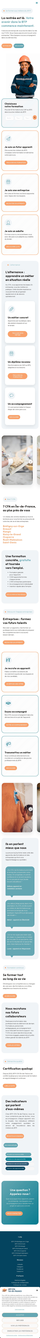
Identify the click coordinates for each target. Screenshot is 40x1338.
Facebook (20, 1269)
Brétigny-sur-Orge (13, 526)
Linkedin (20, 1264)
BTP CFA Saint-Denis (20, 1255)
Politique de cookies (11, 1335)
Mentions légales (20, 1280)
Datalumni (20, 1271)
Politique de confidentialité (25, 1335)
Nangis (7, 531)
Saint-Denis (10, 542)
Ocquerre (8, 537)
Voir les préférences (20, 1326)
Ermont (7, 529)
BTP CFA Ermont (20, 1244)
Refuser (20, 1320)
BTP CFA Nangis (20, 1246)
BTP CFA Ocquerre (20, 1251)
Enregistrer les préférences (20, 1331)
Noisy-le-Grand (12, 534)
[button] (37, 1290)
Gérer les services (19, 1309)
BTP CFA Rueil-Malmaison (20, 1253)
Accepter (20, 1315)
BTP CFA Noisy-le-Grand (20, 1248)
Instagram (20, 1266)
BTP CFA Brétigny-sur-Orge (20, 1241)
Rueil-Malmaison (12, 539)
